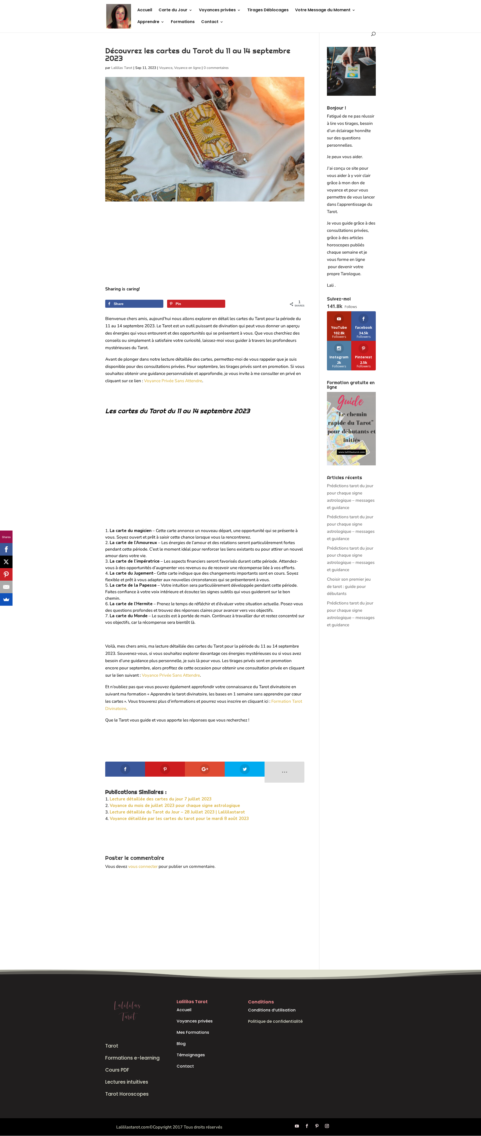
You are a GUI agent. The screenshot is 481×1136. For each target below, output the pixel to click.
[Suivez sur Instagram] (327, 1126)
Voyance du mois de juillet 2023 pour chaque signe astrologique (175, 805)
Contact (209, 22)
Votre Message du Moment (322, 10)
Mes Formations (193, 1032)
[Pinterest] (6, 574)
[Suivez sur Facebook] (307, 1126)
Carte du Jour (173, 10)
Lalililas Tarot (121, 67)
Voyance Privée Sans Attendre (173, 381)
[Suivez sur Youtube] (297, 1126)
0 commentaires (216, 67)
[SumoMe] (6, 599)
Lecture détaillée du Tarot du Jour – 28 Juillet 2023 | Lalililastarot (177, 812)
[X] (6, 562)
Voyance (165, 67)
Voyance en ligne (187, 67)
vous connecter (143, 866)
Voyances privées (217, 10)
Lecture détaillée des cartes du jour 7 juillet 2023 (160, 799)
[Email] (6, 587)
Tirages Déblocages (268, 10)
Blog (181, 1044)
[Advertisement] (204, 249)
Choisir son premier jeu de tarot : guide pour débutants (349, 586)
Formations (183, 22)
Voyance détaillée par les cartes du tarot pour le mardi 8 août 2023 (179, 818)
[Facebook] (6, 549)
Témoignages (191, 1055)
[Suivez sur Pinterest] (317, 1126)
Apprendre (148, 22)
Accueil (144, 10)
